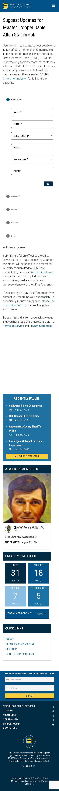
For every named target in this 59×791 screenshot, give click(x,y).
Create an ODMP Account (20, 644)
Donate (10, 639)
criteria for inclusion (41, 272)
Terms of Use (34, 781)
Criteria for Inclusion (15, 78)
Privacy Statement (41, 325)
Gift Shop (11, 649)
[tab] (29, 99)
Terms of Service (13, 325)
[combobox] (33, 135)
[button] (29, 707)
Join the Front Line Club (20, 654)
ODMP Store (10, 728)
